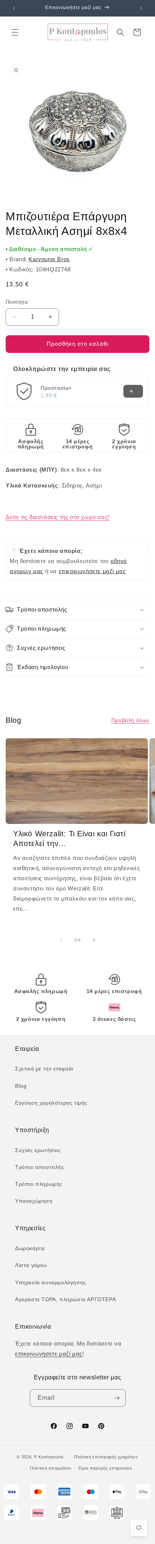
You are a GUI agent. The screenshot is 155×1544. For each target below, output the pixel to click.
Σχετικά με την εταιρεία (44, 1069)
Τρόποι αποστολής (39, 1167)
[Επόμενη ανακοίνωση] (141, 8)
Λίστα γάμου (31, 1265)
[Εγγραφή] (117, 1398)
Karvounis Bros (49, 259)
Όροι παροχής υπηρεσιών (105, 1468)
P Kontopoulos (49, 1456)
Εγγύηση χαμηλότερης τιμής (51, 1103)
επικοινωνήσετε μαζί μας (92, 571)
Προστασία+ (56, 388)
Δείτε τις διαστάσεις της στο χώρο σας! (57, 517)
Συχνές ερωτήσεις (38, 1150)
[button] (15, 32)
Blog (20, 1086)
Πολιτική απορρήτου (50, 1468)
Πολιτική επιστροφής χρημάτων (106, 1457)
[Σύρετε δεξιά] (94, 940)
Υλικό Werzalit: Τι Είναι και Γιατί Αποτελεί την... (69, 839)
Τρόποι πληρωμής (38, 1184)
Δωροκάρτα (29, 1248)
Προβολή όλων (130, 720)
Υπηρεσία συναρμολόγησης (50, 1282)
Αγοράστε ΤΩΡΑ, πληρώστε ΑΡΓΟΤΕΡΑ (65, 1299)
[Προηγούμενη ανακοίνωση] (14, 8)
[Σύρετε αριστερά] (61, 940)
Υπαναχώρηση (34, 1201)
